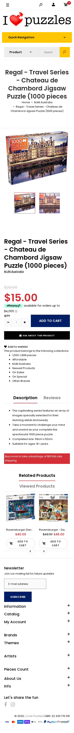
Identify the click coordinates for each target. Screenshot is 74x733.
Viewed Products (37, 486)
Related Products (37, 475)
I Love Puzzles (34, 716)
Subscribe (17, 597)
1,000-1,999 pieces (24, 355)
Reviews (52, 398)
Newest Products (23, 368)
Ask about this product (39, 335)
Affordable (19, 359)
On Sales (18, 372)
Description (25, 398)
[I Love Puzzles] (37, 20)
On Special (19, 377)
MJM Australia (14, 271)
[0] (66, 5)
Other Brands (21, 381)
